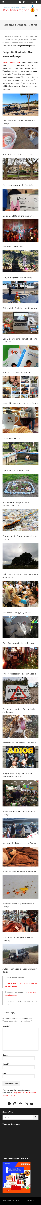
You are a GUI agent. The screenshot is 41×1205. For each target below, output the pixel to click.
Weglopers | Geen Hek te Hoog (17, 277)
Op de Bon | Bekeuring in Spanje (18, 216)
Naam (6, 1055)
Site (4, 1073)
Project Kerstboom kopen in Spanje (19, 674)
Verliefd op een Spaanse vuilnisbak (19, 743)
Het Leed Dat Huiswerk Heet (16, 372)
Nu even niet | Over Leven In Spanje (19, 843)
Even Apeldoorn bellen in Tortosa (18, 643)
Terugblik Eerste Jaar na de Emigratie (20, 403)
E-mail (6, 1064)
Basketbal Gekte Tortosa (14, 247)
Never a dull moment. (12, 62)
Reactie (6, 1026)
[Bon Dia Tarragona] (16, 1192)
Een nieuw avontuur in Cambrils (18, 185)
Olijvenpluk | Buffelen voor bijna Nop (20, 308)
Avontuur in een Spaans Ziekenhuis (19, 872)
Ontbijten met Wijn (12, 438)
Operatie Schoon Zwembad (16, 470)
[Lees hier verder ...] (21, 6)
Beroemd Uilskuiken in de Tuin (17, 154)
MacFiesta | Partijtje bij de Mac (17, 612)
